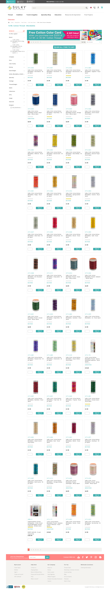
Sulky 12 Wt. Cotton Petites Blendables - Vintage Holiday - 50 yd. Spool (55, 482)
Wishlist (16, 570)
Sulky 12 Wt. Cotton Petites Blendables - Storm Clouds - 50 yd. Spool (92, 112)
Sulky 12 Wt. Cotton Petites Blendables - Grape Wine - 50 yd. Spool (54, 318)
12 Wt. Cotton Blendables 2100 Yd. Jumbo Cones (17, 46)
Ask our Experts (68, 576)
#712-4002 (50, 150)
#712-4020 (69, 150)
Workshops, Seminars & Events (71, 570)
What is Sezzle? (34, 579)
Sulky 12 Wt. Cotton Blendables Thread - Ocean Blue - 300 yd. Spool (73, 277)
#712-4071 (88, 437)
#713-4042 (88, 273)
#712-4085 (50, 355)
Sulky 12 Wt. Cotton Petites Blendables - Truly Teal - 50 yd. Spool (54, 400)
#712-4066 (50, 437)
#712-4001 (50, 68)
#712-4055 (50, 109)
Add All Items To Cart (65, 47)
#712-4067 (69, 437)
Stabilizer (19, 15)
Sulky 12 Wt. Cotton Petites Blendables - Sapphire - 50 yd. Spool (92, 71)
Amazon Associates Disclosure (55, 579)
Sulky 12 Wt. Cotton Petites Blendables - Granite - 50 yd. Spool (92, 195)
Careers (49, 581)
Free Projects (88, 15)
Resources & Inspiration (73, 15)
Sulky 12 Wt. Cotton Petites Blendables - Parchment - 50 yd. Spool (54, 71)
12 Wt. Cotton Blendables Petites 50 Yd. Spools (18, 51)
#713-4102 (88, 478)
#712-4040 (69, 232)
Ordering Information (86, 567)
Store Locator (51, 572)
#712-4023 (88, 150)
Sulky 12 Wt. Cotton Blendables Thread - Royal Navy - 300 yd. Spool (35, 112)
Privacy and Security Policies (37, 574)
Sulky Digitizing (51, 574)
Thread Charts (67, 567)
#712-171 (49, 519)
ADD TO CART (40, 85)
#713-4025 (69, 478)
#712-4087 (31, 478)
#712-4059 (88, 232)
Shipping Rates (34, 570)
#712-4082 (31, 150)
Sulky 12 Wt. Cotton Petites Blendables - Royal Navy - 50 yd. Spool (54, 112)
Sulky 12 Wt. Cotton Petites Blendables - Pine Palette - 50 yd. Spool (35, 71)
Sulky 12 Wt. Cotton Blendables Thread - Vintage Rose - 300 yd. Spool (73, 112)
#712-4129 (69, 355)
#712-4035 (50, 232)
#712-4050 (31, 68)
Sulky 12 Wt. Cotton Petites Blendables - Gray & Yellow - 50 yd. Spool (73, 359)
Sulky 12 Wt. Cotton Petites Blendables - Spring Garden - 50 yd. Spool (73, 195)
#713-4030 (69, 109)
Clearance (11, 19)
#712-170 (87, 355)
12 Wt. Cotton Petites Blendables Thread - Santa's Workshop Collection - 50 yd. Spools (92, 359)
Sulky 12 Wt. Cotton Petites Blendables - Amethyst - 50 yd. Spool (92, 441)
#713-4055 (31, 109)
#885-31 (30, 519)
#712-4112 (50, 478)
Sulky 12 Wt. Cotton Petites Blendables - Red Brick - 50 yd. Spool (35, 400)
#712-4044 (69, 68)
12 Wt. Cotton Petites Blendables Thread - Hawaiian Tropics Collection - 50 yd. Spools (55, 523)
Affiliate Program (51, 576)
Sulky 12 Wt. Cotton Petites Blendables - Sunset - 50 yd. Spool (73, 523)
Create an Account (18, 574)
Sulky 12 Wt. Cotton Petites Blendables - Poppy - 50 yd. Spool (35, 195)
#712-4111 (50, 273)
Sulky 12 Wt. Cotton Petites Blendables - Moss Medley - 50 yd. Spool (74, 153)
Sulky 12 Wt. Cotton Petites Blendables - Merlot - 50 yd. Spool (73, 441)
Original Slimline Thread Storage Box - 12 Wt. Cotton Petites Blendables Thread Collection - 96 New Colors (35, 523)
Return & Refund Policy (36, 572)
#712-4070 (88, 314)
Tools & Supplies (31, 15)
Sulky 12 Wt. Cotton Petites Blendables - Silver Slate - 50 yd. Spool (35, 236)
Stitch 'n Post (67, 581)
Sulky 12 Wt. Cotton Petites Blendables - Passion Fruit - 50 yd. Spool (35, 359)
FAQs (32, 576)
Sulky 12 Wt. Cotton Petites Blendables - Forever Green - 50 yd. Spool (92, 400)
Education (58, 15)
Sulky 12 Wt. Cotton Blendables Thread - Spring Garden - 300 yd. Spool (92, 482)
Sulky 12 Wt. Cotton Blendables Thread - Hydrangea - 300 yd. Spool (73, 482)
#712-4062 (31, 437)
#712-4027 (31, 232)
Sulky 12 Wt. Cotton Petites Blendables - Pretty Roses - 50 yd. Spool (54, 236)
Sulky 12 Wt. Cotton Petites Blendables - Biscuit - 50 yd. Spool (73, 236)
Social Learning (67, 572)
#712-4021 (50, 396)
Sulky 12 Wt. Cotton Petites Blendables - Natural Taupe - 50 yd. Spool (92, 153)
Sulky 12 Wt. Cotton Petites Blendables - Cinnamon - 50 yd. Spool (54, 195)
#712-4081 (31, 355)
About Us (50, 567)
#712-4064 (50, 191)
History (49, 570)
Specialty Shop (46, 15)
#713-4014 (69, 273)
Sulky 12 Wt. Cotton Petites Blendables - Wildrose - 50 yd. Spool (35, 153)
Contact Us (33, 567)
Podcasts (66, 579)
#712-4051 (88, 396)
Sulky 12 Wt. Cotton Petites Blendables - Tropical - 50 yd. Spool (73, 400)
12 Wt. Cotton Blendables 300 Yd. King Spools (18, 41)
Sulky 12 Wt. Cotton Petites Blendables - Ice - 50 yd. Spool (92, 317)
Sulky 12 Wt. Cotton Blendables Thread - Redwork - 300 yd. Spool (92, 277)
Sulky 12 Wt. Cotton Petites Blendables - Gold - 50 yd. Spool (92, 236)
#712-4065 (69, 314)
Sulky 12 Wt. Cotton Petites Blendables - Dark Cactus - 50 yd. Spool (35, 482)
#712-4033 (50, 314)
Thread (10, 15)
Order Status (17, 567)
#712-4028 (88, 109)
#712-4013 (88, 519)
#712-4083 (88, 68)
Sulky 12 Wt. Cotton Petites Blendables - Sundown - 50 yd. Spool (74, 318)
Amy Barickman (16, 107)
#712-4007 (31, 396)
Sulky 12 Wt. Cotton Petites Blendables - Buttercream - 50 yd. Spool (55, 153)
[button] (17, 37)
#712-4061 (31, 191)
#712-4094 (88, 191)
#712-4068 (31, 273)
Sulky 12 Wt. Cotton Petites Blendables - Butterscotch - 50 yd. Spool (74, 71)
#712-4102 (69, 191)
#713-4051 (31, 314)
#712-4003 (69, 519)
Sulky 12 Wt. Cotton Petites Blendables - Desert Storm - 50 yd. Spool (35, 441)
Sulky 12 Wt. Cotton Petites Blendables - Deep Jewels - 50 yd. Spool (54, 277)
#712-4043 (69, 396)
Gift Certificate (17, 576)
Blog (65, 574)
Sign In (15, 572)
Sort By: (84, 42)
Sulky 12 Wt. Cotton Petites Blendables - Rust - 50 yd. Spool (54, 441)
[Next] (40, 42)
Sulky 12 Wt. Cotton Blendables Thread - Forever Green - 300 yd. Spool (35, 318)
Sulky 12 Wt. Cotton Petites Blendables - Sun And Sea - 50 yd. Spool (92, 523)
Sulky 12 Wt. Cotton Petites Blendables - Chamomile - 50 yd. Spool (54, 359)
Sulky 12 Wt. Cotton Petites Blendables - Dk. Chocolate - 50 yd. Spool (35, 277)
